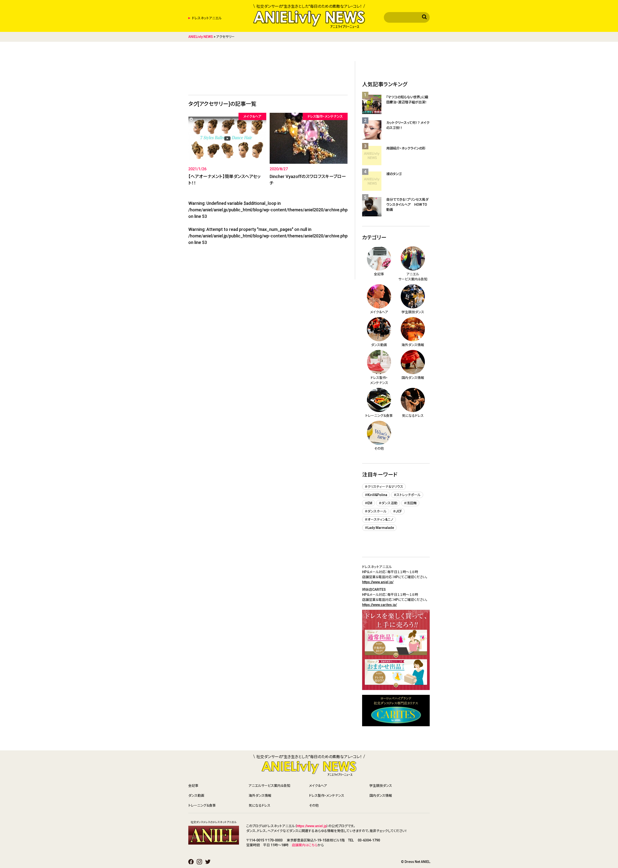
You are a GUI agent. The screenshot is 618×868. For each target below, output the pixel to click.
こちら (313, 845)
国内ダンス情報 (380, 795)
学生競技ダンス (380, 786)
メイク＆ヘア (318, 786)
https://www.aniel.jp (311, 826)
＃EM (368, 503)
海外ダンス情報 (260, 795)
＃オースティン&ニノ (379, 519)
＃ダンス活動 (388, 503)
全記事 (193, 786)
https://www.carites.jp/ (379, 605)
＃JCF (397, 511)
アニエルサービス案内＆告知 (269, 786)
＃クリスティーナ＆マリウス (384, 486)
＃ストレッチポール (407, 495)
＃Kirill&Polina (376, 495)
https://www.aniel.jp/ (377, 582)
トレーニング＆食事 (202, 805)
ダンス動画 (196, 795)
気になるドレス (259, 805)
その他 (314, 805)
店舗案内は (300, 845)
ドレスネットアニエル (207, 18)
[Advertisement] (268, 73)
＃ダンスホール (375, 511)
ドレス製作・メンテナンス (326, 795)
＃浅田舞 (410, 503)
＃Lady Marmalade (379, 527)
